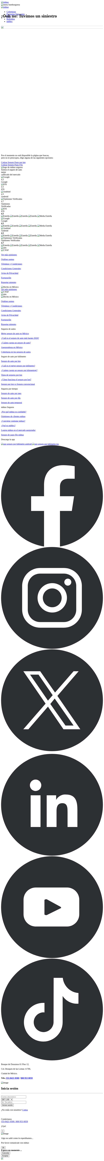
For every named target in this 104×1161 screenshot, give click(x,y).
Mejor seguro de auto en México (15, 333)
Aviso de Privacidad (9, 273)
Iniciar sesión (7, 1105)
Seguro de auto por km (11, 361)
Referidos (10, 19)
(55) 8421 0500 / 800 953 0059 (14, 1121)
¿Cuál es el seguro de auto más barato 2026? (20, 338)
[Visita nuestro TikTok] (52, 1060)
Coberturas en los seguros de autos (16, 352)
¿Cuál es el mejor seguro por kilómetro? (18, 366)
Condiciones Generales (11, 268)
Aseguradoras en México (11, 347)
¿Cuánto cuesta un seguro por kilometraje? (19, 370)
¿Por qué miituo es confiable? (13, 412)
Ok (3, 1148)
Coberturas (11, 12)
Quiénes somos (7, 259)
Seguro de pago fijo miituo (12, 435)
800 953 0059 (27, 1078)
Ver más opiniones (9, 255)
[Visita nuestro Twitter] (52, 750)
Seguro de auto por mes (11, 393)
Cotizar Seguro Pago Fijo (12, 165)
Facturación (6, 278)
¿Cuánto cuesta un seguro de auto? (16, 343)
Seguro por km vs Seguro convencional (18, 384)
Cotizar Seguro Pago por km (13, 162)
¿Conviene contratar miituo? (13, 421)
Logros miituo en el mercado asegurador (18, 430)
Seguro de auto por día (10, 398)
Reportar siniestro (8, 282)
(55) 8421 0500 (12, 1078)
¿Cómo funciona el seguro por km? (16, 379)
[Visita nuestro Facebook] (52, 546)
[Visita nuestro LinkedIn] (52, 855)
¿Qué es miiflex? (8, 425)
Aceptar (5, 1156)
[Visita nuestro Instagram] (52, 648)
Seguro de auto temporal (11, 402)
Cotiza (25, 1110)
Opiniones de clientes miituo (13, 416)
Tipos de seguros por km (11, 375)
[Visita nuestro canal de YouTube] (52, 957)
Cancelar (5, 1153)
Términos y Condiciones (11, 264)
